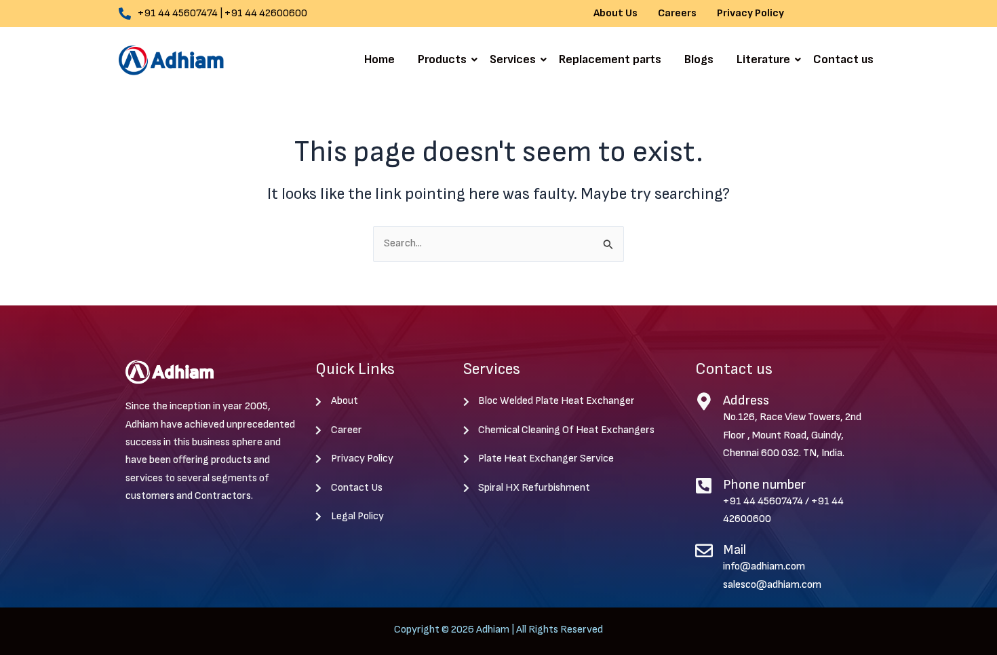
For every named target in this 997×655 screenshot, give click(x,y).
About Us (615, 13)
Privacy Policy (750, 13)
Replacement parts (610, 59)
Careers (677, 13)
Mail (734, 550)
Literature (763, 59)
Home (379, 59)
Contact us (843, 59)
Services (513, 59)
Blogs (698, 59)
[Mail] (704, 550)
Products (442, 59)
